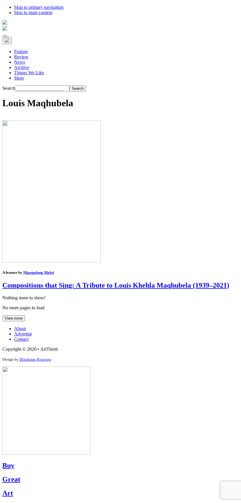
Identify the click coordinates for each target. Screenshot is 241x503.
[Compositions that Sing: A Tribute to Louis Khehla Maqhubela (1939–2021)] (51, 261)
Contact (21, 339)
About (20, 328)
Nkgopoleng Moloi (38, 272)
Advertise (23, 333)
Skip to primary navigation (38, 7)
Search (8, 88)
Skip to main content (33, 12)
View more (14, 318)
